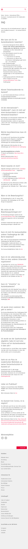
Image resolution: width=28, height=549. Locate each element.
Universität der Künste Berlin (7, 2)
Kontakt (3, 504)
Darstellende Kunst (6, 464)
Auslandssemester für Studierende (16, 17)
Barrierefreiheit (5, 511)
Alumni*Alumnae (5, 485)
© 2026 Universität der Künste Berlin (9, 538)
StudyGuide (22, 447)
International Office (15, 15)
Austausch (3, 17)
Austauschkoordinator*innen (10, 80)
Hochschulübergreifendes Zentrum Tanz (11, 466)
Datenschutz (4, 509)
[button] (25, 9)
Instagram (3, 528)
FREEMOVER (20, 264)
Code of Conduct (5, 500)
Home (2, 15)
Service (7, 15)
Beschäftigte (4, 483)
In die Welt (4, 18)
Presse (2, 487)
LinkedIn (3, 532)
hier (22, 249)
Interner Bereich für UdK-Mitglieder (10, 518)
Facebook (3, 530)
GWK (9, 299)
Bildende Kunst (5, 457)
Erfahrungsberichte (5, 376)
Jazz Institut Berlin (6, 468)
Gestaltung (4, 459)
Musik (2, 462)
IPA (21, 276)
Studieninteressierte (6, 478)
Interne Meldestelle (6, 513)
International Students (6, 481)
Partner (3, 490)
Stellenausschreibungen (7, 516)
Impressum (4, 507)
